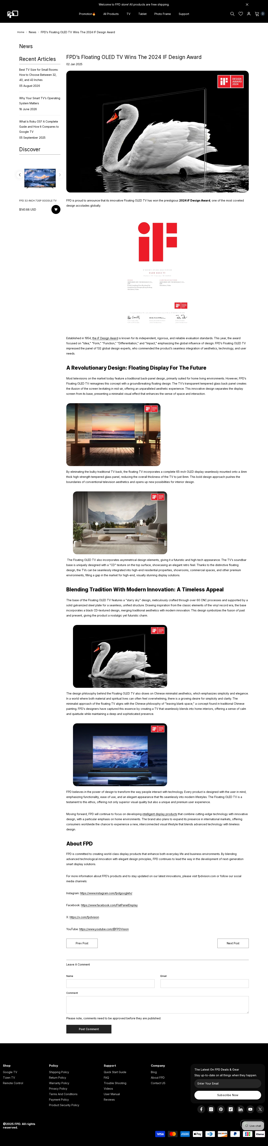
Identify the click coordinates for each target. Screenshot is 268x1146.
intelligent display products (159, 814)
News (32, 32)
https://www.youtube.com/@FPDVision (104, 929)
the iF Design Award (105, 338)
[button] (19, 175)
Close (247, 4)
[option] (39, 189)
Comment (72, 992)
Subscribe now (227, 1095)
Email (163, 976)
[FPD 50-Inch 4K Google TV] (39, 178)
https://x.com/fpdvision (84, 917)
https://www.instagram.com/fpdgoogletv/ (106, 893)
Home (20, 32)
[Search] (232, 13)
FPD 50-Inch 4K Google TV (36, 200)
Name (69, 976)
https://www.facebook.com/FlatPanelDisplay (109, 905)
